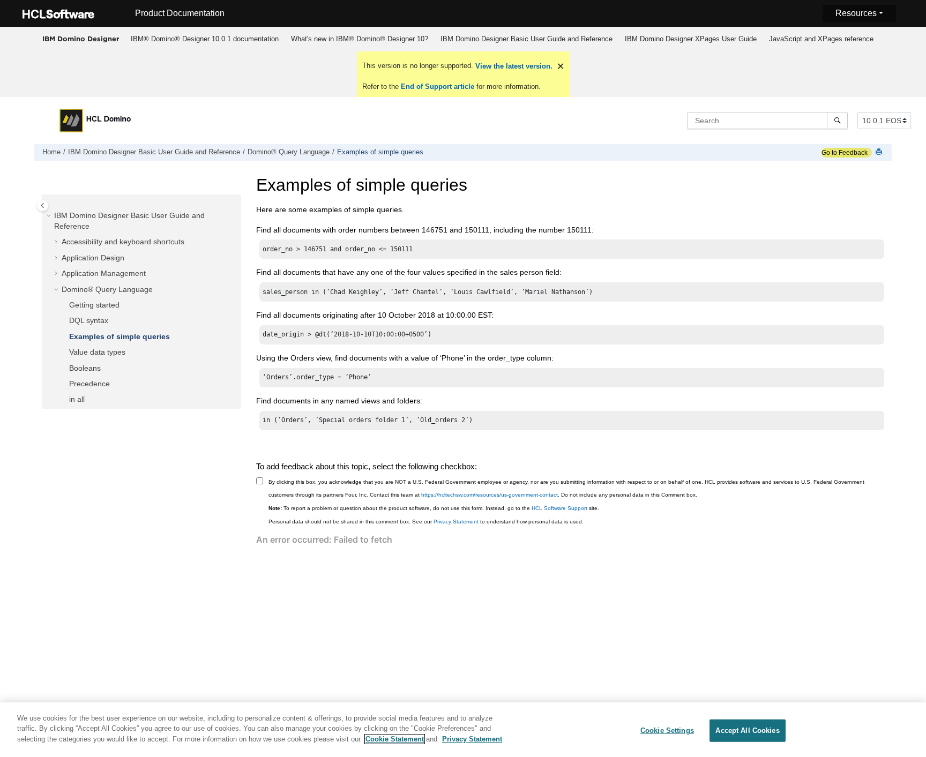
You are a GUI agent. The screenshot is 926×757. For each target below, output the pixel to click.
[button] (50, 216)
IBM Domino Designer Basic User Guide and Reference (526, 39)
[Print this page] (880, 152)
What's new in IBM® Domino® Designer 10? (359, 39)
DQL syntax (88, 321)
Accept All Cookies (747, 730)
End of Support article (437, 87)
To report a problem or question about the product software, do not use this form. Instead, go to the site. (433, 508)
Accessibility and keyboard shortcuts (123, 242)
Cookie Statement (394, 739)
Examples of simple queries (380, 152)
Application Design (93, 257)
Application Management (104, 273)
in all (77, 399)
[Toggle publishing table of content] (42, 205)
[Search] (837, 120)
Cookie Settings (667, 730)
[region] (463, 729)
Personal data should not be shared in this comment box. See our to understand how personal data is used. (426, 521)
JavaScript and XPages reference (821, 39)
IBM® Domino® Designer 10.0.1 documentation (205, 39)
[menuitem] (204, 39)
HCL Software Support (559, 508)
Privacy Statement (456, 521)
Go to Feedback (845, 152)
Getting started (94, 305)
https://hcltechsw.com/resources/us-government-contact (489, 495)
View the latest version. (512, 66)
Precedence (89, 383)
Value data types (97, 352)
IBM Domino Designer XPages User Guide (691, 39)
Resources (856, 13)
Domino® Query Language (289, 152)
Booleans (85, 368)
